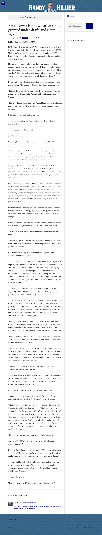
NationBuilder (89, 528)
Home (12, 17)
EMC (33, 42)
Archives (20, 17)
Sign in (72, 16)
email (17, 528)
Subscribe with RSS (77, 40)
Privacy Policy (13, 519)
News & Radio (32, 17)
